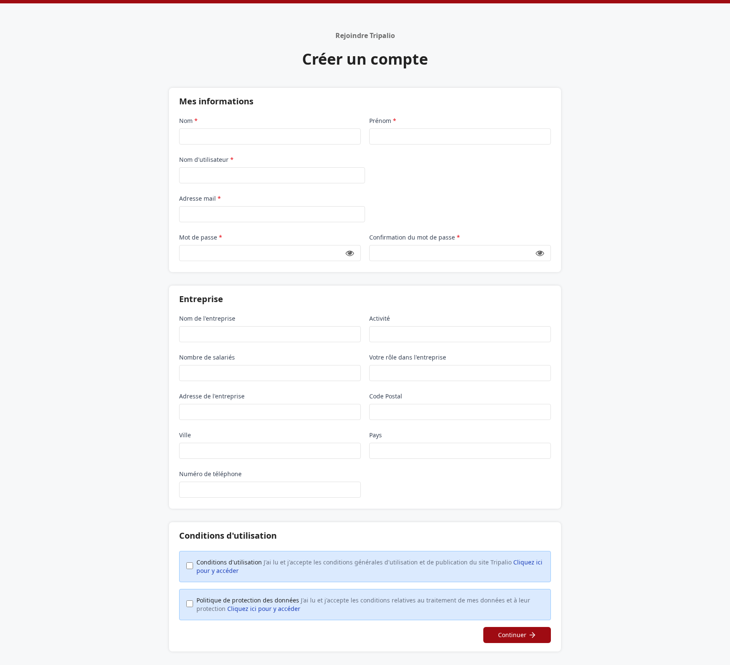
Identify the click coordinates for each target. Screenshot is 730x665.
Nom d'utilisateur (206, 159)
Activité (379, 318)
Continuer (512, 635)
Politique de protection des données (363, 604)
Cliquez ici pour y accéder (263, 609)
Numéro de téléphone (210, 474)
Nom (188, 121)
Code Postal (385, 396)
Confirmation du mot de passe (414, 237)
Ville (185, 435)
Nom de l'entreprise (207, 318)
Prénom (382, 121)
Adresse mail (200, 198)
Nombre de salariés (207, 357)
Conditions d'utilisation (369, 566)
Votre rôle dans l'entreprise (407, 357)
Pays (375, 435)
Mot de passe (200, 237)
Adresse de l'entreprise (212, 396)
